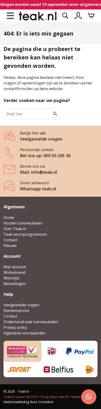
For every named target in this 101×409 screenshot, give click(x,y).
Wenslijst (11, 278)
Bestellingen (15, 283)
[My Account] (78, 15)
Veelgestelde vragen (21, 305)
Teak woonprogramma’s (25, 234)
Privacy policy (15, 327)
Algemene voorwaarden (25, 333)
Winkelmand (14, 272)
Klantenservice (16, 310)
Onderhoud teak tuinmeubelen (31, 321)
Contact (10, 240)
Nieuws (10, 245)
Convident (46, 402)
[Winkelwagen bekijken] (91, 15)
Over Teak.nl (15, 228)
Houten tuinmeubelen (23, 223)
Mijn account (15, 266)
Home (9, 217)
